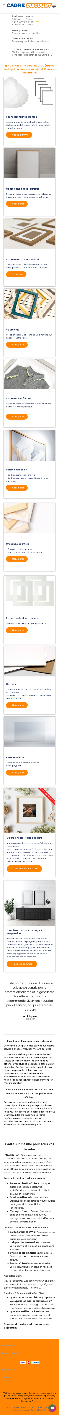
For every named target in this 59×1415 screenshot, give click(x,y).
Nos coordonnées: (11, 1353)
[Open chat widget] (52, 1408)
